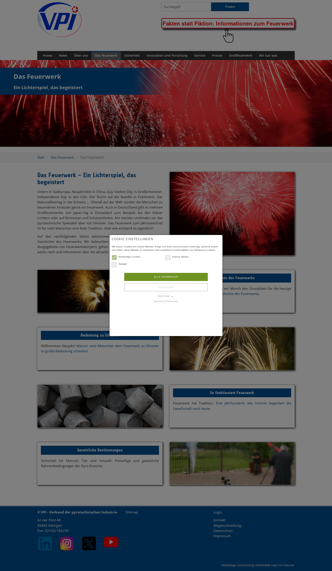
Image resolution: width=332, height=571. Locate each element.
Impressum (159, 301)
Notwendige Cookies (129, 256)
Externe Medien (180, 256)
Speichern (166, 287)
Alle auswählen (166, 277)
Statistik (123, 264)
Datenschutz (172, 301)
